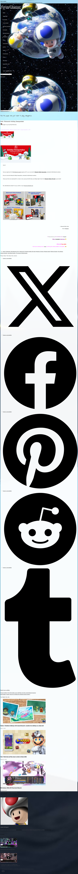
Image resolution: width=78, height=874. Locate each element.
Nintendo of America (40, 251)
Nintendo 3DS (22, 251)
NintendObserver (10, 7)
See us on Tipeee (3, 793)
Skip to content (3, 1)
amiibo (4, 251)
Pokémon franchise (54, 251)
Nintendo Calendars (6, 88)
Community (5, 85)
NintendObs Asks (6, 106)
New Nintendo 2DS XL (15, 251)
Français (4, 108)
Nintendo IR (5, 93)
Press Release (60, 251)
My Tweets (2, 834)
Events (4, 103)
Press (4, 95)
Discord (64, 236)
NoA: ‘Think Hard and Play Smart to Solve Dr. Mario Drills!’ (13, 756)
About (4, 81)
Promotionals (5, 101)
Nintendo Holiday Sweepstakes (40, 172)
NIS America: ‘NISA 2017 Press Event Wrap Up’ (11, 788)
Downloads (5, 90)
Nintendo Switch (47, 251)
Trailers (4, 100)
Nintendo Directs (6, 91)
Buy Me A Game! (48, 829)
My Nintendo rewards (17, 172)
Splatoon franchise (3, 253)
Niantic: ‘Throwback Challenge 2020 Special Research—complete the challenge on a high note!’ (22, 725)
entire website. (19, 829)
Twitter (4, 98)
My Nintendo (8, 251)
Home (4, 80)
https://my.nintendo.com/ (28, 185)
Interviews (5, 105)
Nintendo (67, 228)
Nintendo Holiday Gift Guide (30, 251)
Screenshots (5, 96)
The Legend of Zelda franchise (21, 253)
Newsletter (5, 83)
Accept (3, 871)
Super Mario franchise (12, 253)
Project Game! (5, 86)
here (45, 246)
